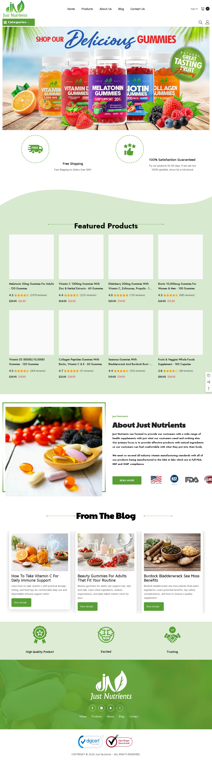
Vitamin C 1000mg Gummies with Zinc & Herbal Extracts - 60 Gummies (81, 286)
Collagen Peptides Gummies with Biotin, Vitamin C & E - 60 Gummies (80, 362)
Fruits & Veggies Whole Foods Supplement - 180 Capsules (176, 362)
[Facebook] (92, 708)
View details (20, 602)
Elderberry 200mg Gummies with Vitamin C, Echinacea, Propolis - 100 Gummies (130, 286)
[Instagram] (101, 708)
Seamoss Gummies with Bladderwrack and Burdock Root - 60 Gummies (129, 362)
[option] (40, 570)
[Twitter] (119, 708)
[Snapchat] (110, 708)
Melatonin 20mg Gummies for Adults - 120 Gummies (31, 286)
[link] (156, 169)
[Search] (200, 22)
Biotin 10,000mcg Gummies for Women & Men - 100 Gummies (177, 286)
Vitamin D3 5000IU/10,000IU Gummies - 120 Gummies (27, 362)
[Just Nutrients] (54, 449)
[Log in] (207, 22)
